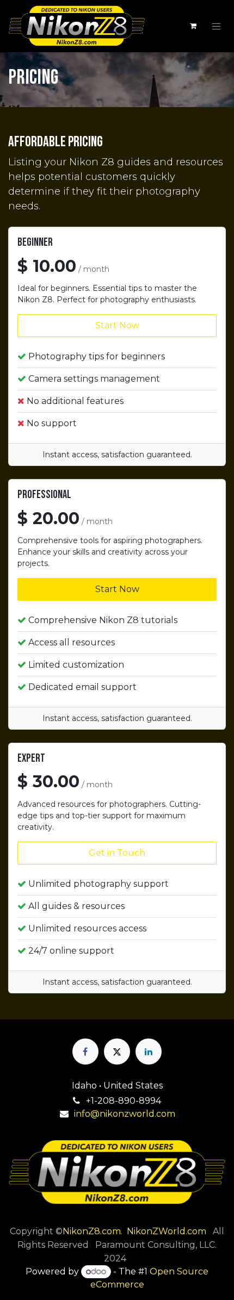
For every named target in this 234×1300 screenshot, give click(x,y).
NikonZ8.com (92, 1231)
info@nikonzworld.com (124, 1114)
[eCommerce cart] (193, 26)
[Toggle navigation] (216, 26)
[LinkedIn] (149, 1051)
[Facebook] (85, 1051)
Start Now (117, 325)
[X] (117, 1051)
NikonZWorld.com (166, 1231)
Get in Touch (117, 853)
